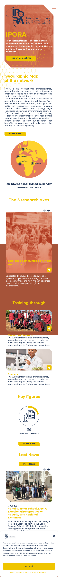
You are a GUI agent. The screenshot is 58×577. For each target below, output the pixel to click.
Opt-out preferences (19, 572)
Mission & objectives (21, 58)
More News (29, 464)
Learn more (15, 134)
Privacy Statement (38, 572)
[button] (53, 536)
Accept (29, 566)
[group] (29, 251)
